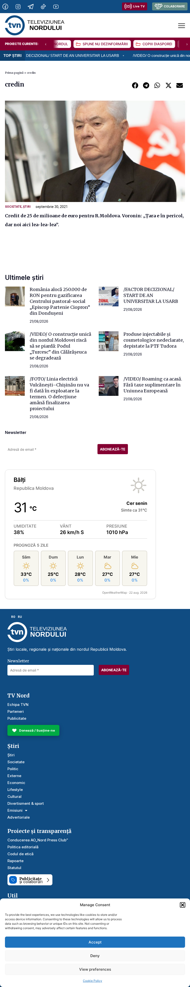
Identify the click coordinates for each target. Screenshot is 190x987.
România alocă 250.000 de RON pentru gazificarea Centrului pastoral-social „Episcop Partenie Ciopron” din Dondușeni (60, 301)
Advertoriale (18, 817)
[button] (182, 904)
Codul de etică (20, 854)
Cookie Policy (92, 981)
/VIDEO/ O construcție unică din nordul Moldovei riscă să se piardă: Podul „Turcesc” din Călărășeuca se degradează (60, 346)
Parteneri (15, 711)
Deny (95, 955)
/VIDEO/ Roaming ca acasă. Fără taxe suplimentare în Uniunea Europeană (152, 385)
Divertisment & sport (25, 803)
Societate (13, 206)
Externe (14, 775)
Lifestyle (15, 789)
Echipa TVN (17, 704)
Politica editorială (23, 847)
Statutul (14, 867)
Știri (27, 206)
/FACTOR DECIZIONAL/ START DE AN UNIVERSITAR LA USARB (150, 295)
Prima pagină (14, 72)
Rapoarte (15, 860)
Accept (95, 942)
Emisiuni (15, 810)
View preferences (95, 969)
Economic (16, 782)
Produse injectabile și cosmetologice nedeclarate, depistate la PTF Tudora (153, 340)
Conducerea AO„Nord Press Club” (37, 840)
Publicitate (16, 718)
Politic (12, 768)
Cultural (14, 796)
